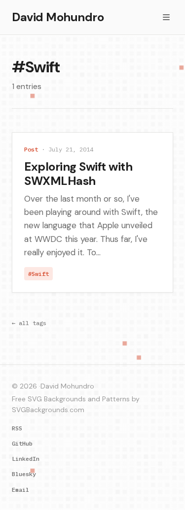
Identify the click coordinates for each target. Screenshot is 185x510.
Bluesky (24, 474)
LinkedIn (25, 458)
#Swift (38, 273)
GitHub (22, 443)
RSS (17, 428)
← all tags (29, 323)
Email (20, 489)
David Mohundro (58, 17)
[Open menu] (166, 17)
